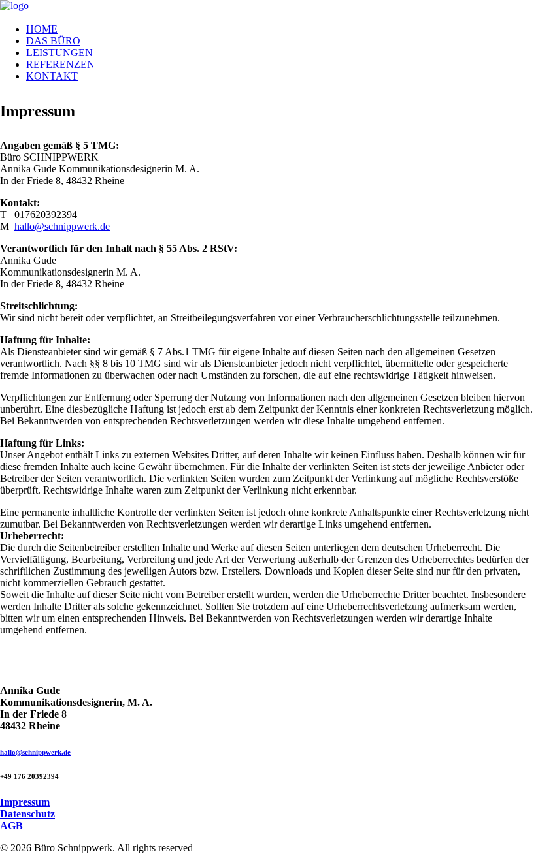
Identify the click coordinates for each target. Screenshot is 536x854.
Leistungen (59, 52)
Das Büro (53, 40)
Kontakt (52, 76)
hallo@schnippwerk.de (62, 226)
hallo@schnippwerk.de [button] (35, 752)
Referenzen (60, 64)
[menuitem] (281, 29)
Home (42, 29)
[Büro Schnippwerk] (268, 6)
